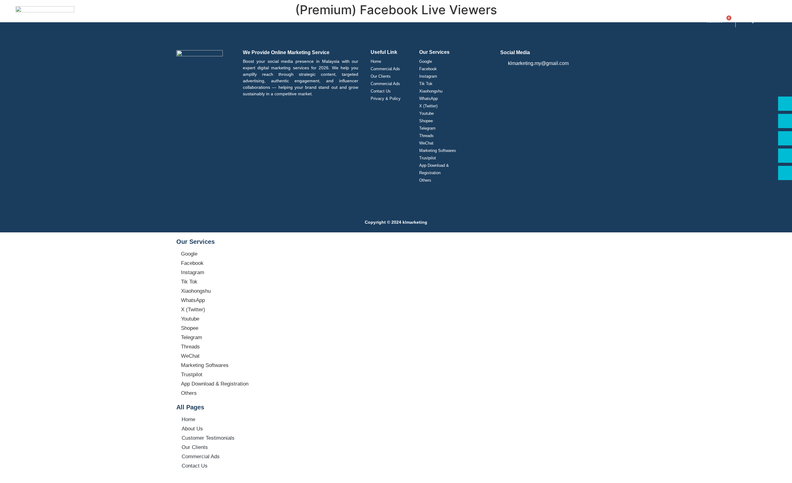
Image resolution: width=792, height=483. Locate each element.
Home (376, 61)
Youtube (426, 113)
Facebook (428, 69)
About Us (192, 429)
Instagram (428, 76)
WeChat (426, 143)
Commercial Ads (385, 69)
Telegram (427, 128)
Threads (426, 135)
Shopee (426, 121)
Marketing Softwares (437, 150)
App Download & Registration (434, 169)
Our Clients (381, 76)
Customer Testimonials (208, 438)
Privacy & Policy (386, 98)
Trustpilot (427, 158)
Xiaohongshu (430, 91)
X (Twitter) (428, 106)
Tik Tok (426, 83)
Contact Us (381, 91)
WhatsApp (428, 98)
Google (425, 61)
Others (425, 180)
